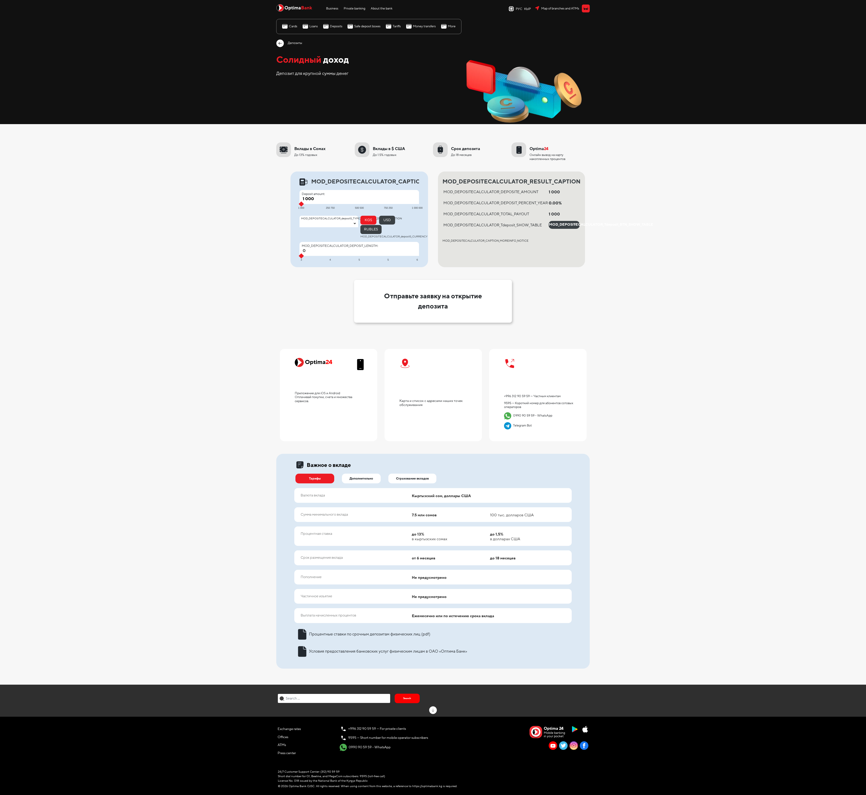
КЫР (527, 9)
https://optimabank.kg (427, 786)
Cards (293, 26)
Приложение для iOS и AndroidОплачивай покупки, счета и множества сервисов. (323, 397)
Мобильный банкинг (323, 384)
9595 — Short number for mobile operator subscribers (388, 737)
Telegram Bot (518, 425)
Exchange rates (289, 729)
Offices (283, 737)
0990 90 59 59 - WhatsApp (528, 415)
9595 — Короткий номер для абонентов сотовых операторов (538, 405)
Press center (287, 753)
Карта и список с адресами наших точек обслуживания (431, 403)
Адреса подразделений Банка (431, 387)
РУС (519, 9)
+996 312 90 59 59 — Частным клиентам (532, 396)
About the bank (381, 8)
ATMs (282, 745)
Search (407, 698)
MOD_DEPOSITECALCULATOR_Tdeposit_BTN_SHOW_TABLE (564, 224)
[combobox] (334, 698)
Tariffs (397, 26)
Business (332, 8)
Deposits (336, 26)
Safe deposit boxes (367, 26)
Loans (313, 26)
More (452, 26)
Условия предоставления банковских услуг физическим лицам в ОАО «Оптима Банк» (388, 651)
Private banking (354, 8)
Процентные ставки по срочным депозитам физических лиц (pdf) (369, 634)
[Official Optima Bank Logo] (294, 7)
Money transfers (424, 26)
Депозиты (294, 43)
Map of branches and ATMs (560, 8)
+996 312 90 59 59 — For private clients (377, 728)
